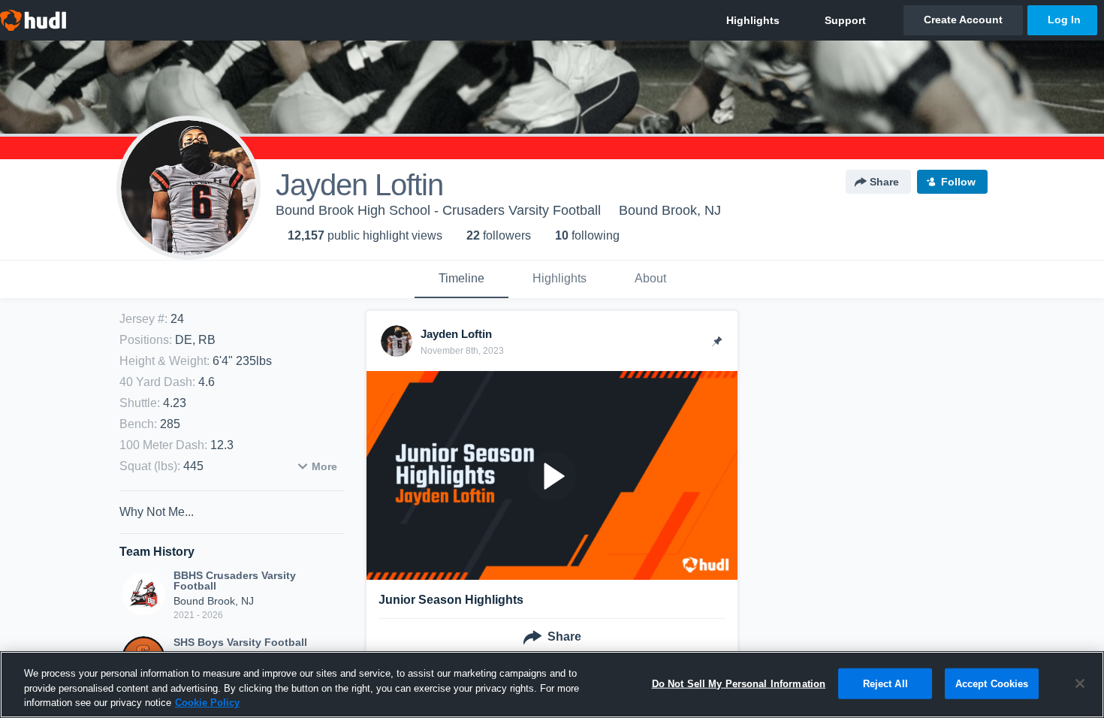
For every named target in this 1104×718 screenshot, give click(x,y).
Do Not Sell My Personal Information (739, 683)
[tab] (461, 279)
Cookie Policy (207, 702)
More (324, 466)
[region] (552, 684)
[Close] (1079, 683)
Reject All (885, 683)
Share (884, 182)
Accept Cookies (992, 683)
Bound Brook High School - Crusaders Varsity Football (438, 210)
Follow (958, 182)
